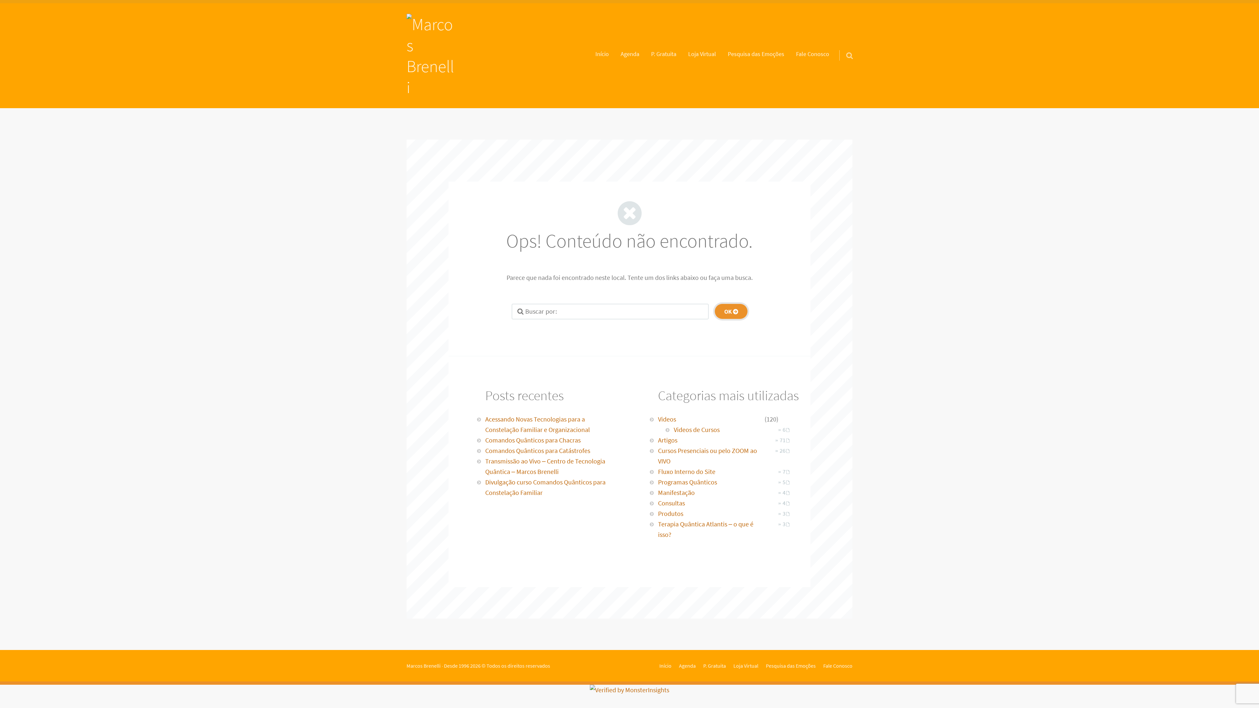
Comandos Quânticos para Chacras (533, 440)
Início (602, 54)
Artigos (667, 440)
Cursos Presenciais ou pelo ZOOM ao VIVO (707, 455)
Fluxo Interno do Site (686, 471)
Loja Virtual (702, 54)
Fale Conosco (812, 54)
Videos (667, 419)
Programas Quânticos (687, 482)
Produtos (670, 513)
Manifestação (676, 492)
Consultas (671, 503)
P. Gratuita (663, 54)
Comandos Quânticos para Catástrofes (537, 450)
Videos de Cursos (697, 429)
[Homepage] (432, 56)
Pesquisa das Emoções (756, 54)
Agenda (630, 54)
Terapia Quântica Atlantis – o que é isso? (705, 529)
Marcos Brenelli (424, 665)
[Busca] (843, 47)
